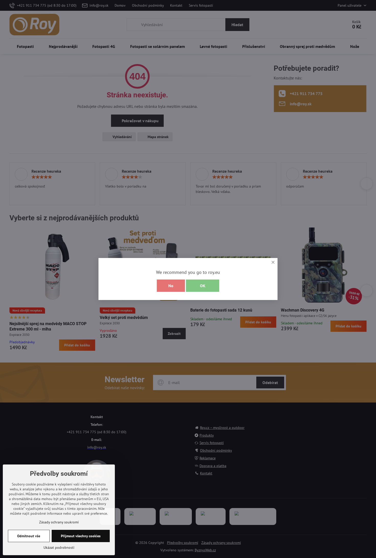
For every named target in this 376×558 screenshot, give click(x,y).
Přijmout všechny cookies (81, 536)
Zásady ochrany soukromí (59, 522)
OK (202, 285)
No (170, 285)
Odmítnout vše (28, 536)
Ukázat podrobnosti (58, 547)
